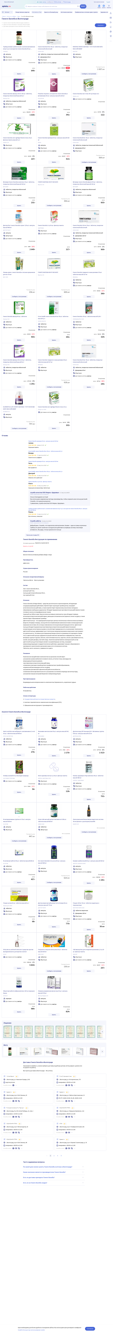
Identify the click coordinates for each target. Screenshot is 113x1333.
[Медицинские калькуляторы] (110, 27)
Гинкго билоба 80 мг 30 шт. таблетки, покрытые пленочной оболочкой (87, 139)
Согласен (90, 1329)
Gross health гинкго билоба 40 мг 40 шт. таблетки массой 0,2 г (53, 317)
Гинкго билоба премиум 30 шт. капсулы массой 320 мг (53, 139)
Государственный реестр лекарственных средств (39, 699)
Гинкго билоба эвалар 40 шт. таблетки (15, 316)
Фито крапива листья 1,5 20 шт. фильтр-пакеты (52, 776)
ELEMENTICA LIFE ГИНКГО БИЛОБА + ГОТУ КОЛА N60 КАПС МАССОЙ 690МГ (19, 408)
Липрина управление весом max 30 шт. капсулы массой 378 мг (52, 992)
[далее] (102, 1032)
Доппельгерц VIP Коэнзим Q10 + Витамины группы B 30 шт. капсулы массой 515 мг (88, 732)
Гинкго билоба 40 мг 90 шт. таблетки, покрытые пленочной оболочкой (53, 48)
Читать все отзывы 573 (32, 535)
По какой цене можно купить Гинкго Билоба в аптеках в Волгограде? (47, 1167)
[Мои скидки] (110, 17)
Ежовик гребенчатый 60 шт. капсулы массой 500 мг (88, 861)
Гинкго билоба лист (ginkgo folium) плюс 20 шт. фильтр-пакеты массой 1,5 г (17, 139)
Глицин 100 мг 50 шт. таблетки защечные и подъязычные (86, 904)
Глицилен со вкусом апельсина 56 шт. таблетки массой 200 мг (52, 950)
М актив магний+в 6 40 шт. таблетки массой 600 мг (18, 861)
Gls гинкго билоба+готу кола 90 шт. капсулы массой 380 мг (51, 862)
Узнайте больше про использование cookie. (31, 1330)
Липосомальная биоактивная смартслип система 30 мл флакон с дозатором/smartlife (88, 820)
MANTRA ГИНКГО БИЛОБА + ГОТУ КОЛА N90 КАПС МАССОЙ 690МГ (88, 48)
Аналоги (100, 25)
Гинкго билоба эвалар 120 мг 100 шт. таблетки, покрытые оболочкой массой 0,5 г (17, 95)
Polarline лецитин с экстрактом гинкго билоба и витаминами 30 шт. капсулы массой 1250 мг (53, 95)
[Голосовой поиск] (78, 6)
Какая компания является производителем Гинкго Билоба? (44, 1172)
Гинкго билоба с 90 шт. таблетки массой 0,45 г (87, 316)
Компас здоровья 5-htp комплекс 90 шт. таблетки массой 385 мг (88, 777)
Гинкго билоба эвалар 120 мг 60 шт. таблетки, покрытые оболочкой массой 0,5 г (17, 361)
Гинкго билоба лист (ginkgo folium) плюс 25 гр (52, 407)
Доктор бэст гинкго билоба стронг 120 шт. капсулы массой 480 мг (19, 226)
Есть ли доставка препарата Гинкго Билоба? (39, 1177)
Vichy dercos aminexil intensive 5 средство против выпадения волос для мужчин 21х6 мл (18, 950)
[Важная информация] (110, 31)
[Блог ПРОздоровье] (110, 22)
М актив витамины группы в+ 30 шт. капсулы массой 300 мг (17, 820)
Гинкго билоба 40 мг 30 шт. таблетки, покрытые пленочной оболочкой (87, 361)
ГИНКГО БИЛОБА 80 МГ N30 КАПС (48, 272)
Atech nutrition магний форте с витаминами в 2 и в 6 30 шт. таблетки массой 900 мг (19, 732)
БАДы (18, 16)
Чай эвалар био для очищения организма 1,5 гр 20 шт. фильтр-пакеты (88, 950)
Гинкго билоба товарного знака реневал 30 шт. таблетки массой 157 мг (87, 273)
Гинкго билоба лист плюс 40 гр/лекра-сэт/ (86, 94)
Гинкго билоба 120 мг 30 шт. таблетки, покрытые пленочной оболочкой (88, 226)
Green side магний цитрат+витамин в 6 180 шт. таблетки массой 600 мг (52, 820)
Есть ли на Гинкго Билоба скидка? (35, 1183)
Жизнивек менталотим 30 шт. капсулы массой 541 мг (53, 732)
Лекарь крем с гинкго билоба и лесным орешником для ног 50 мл (19, 273)
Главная (4, 16)
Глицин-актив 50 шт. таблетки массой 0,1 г (16, 903)
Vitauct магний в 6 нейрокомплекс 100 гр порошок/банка (19, 992)
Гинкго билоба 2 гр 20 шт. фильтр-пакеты (51, 225)
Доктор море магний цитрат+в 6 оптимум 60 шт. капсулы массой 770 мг (53, 904)
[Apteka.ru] (7, 6)
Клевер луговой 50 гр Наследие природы (16, 776)
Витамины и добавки (11, 16)
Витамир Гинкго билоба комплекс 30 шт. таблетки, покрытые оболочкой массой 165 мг (19, 183)
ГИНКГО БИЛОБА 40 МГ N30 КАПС (48, 182)
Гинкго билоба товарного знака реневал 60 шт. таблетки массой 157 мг (52, 361)
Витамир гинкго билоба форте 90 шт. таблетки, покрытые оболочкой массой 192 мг (87, 183)
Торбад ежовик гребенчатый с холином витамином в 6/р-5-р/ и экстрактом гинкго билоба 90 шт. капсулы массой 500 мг (19, 48)
